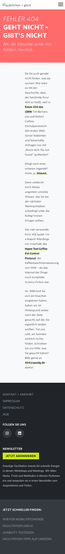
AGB (6, 414)
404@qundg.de (35, 362)
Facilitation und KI (18, 526)
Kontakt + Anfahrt (18, 394)
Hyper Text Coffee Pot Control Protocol (36, 253)
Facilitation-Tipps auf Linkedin (27, 539)
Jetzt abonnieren (21, 456)
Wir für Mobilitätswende (23, 519)
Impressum (11, 401)
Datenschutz (13, 407)
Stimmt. (42, 173)
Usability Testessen (18, 532)
